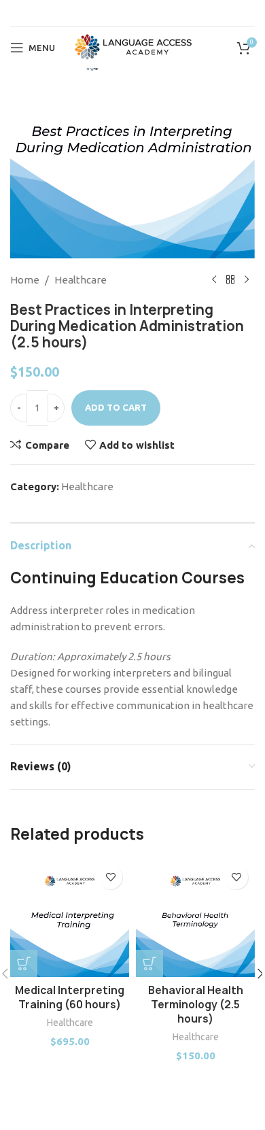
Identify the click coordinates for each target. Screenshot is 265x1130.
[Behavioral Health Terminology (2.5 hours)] (195, 918)
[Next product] (246, 280)
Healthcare (80, 280)
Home (24, 280)
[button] (23, 963)
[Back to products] (230, 280)
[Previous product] (214, 280)
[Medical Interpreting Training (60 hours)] (69, 918)
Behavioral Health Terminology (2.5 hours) (195, 1004)
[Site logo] (133, 46)
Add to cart (116, 407)
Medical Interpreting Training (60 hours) (69, 997)
